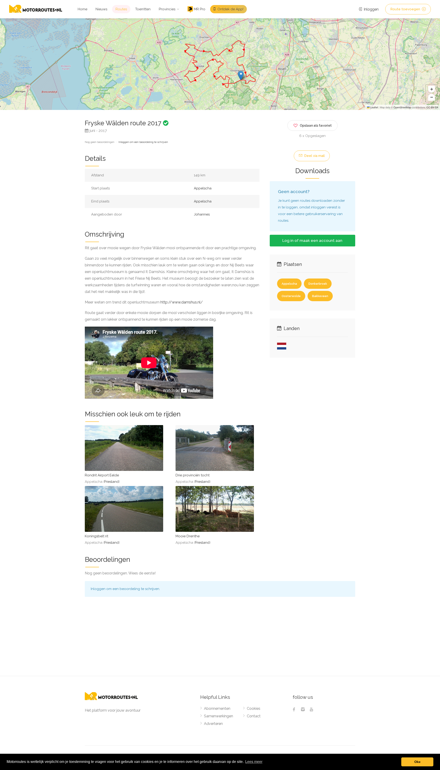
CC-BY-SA (432, 107)
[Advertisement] (220, 641)
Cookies (253, 708)
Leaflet (374, 107)
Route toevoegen (405, 9)
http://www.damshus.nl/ (181, 302)
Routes (121, 9)
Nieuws (101, 9)
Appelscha (203, 188)
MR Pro (199, 9)
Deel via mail (314, 156)
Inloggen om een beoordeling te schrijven (143, 142)
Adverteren (213, 723)
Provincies (167, 9)
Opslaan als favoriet (316, 125)
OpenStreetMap (402, 107)
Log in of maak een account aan (312, 240)
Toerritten (143, 9)
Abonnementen (217, 708)
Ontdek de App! (230, 9)
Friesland (111, 482)
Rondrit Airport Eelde (102, 475)
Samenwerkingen (218, 716)
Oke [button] (417, 762)
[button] (241, 75)
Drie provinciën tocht (192, 475)
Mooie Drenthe (188, 536)
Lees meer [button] (253, 762)
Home (82, 9)
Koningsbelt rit (96, 536)
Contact (254, 716)
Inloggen (371, 9)
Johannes (202, 214)
